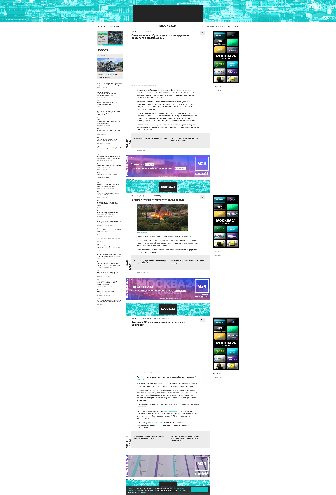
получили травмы (170, 411)
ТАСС (193, 116)
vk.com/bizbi (144, 233)
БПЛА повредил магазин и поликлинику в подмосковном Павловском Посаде (109, 301)
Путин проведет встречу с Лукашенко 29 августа (108, 131)
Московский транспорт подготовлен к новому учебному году (109, 166)
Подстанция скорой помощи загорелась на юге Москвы (109, 222)
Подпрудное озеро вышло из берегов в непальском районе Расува (109, 213)
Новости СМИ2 (130, 179)
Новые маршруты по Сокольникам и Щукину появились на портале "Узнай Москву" (108, 203)
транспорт (100, 87)
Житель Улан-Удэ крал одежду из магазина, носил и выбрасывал (107, 140)
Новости (103, 50)
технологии (104, 97)
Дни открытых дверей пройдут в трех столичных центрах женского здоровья (109, 255)
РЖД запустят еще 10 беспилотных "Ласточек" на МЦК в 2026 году (108, 185)
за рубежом (109, 216)
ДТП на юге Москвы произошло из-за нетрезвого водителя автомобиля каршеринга (186, 438)
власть (98, 134)
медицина (99, 258)
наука (98, 106)
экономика (100, 276)
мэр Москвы (100, 179)
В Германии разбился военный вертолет (150, 138)
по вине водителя (156, 422)
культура (106, 286)
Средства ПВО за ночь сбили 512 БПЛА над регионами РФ (109, 231)
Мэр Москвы (102, 56)
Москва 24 (168, 26)
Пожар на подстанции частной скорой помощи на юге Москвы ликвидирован (109, 157)
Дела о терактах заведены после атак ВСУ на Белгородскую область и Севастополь (108, 112)
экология (106, 267)
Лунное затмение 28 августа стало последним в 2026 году (107, 103)
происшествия (101, 117)
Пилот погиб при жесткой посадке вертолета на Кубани (184, 139)
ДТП (147, 450)
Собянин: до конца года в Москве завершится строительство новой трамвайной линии (109, 75)
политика (103, 134)
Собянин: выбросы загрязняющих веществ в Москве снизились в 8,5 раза (109, 264)
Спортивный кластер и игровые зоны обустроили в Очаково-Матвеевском (108, 247)
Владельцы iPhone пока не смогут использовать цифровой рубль (107, 273)
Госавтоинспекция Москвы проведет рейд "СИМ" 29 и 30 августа (108, 194)
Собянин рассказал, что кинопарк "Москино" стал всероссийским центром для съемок (107, 282)
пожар (107, 160)
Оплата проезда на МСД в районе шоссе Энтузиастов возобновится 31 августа (109, 84)
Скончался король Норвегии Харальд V (109, 239)
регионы (108, 117)
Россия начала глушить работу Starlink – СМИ (109, 148)
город (105, 87)
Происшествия (148, 31)
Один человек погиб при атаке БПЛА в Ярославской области (109, 122)
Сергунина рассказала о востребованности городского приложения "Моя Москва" (106, 93)
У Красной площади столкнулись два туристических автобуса (149, 437)
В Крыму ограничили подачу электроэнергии (105, 292)
